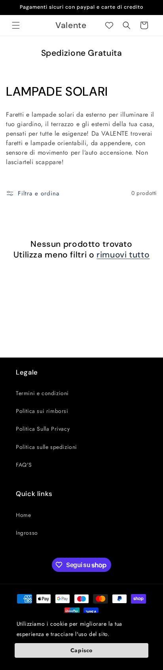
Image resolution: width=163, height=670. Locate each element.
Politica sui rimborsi (42, 411)
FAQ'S (24, 465)
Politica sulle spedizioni (46, 447)
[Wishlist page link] (109, 25)
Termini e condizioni (42, 393)
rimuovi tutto (123, 255)
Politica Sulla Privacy (43, 429)
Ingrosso (27, 533)
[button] (16, 25)
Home (23, 515)
